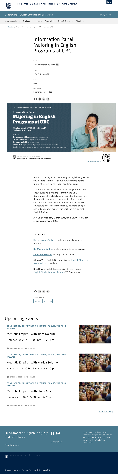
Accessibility (46, 470)
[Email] (40, 99)
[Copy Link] (44, 99)
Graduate (26, 21)
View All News (106, 412)
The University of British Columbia (10, 5)
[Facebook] (35, 99)
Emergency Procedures (12, 470)
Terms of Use (26, 470)
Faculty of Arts (105, 15)
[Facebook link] (53, 434)
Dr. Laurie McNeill (42, 254)
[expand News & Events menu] (73, 21)
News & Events (64, 21)
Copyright (36, 470)
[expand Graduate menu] (33, 21)
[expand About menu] (84, 21)
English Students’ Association (48, 272)
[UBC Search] (109, 2)
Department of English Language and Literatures (29, 15)
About (78, 21)
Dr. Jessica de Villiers (44, 240)
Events (10, 27)
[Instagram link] (58, 434)
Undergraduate (11, 21)
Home (3, 26)
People (39, 21)
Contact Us (56, 441)
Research (48, 21)
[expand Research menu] (55, 21)
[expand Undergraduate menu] (19, 21)
